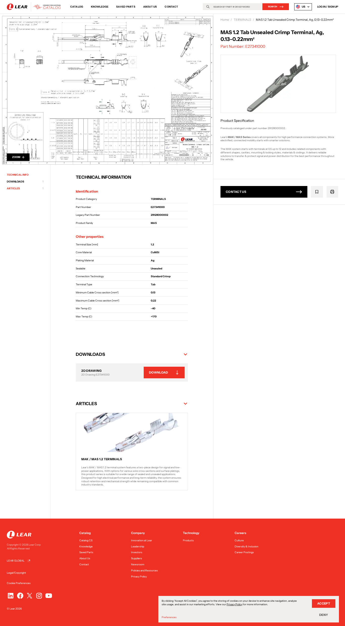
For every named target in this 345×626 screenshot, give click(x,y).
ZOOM (16, 157)
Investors (136, 552)
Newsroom (137, 564)
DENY (323, 615)
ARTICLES (25, 188)
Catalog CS (85, 540)
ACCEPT (323, 603)
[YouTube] (49, 595)
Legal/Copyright (16, 572)
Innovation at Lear (141, 540)
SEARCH (272, 6)
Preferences (169, 617)
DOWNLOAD (158, 372)
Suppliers (136, 558)
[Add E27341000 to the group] (317, 192)
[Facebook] (20, 595)
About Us (150, 6)
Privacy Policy (139, 576)
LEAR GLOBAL (15, 560)
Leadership (137, 546)
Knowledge (99, 6)
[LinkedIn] (10, 595)
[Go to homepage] (35, 6)
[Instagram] (39, 595)
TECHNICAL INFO (18, 174)
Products (188, 540)
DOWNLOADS (25, 181)
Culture (239, 540)
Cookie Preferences (19, 583)
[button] (132, 354)
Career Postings (244, 552)
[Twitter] (29, 595)
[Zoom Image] (106, 89)
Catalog (76, 6)
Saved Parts (125, 6)
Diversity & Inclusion (246, 546)
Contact (171, 6)
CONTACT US (236, 192)
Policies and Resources (144, 570)
